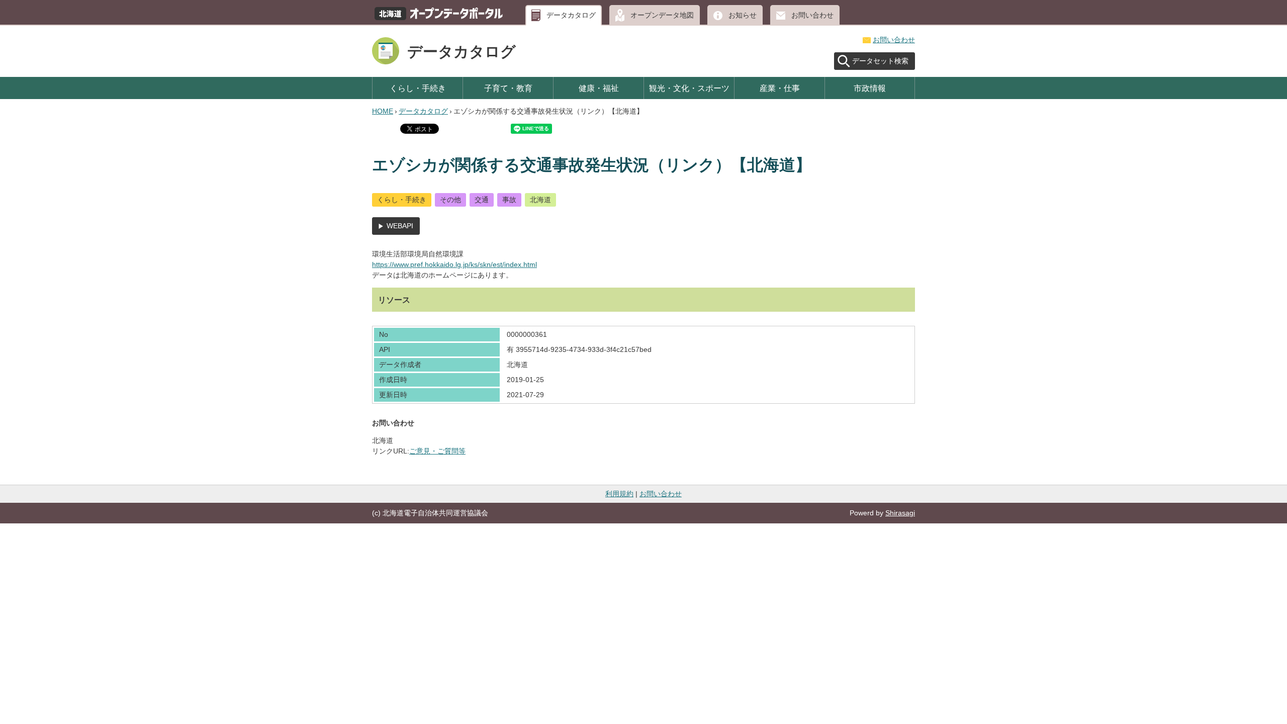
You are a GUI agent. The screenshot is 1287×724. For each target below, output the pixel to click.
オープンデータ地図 (662, 15)
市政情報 (870, 88)
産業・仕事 (780, 88)
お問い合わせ (812, 15)
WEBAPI (400, 226)
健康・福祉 (599, 88)
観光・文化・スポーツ (689, 88)
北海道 (540, 200)
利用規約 (619, 494)
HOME (382, 111)
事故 (509, 200)
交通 (482, 200)
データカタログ (571, 15)
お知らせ (742, 15)
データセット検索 (880, 61)
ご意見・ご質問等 (437, 451)
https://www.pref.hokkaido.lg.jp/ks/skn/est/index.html (454, 264)
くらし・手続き (418, 88)
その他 (450, 200)
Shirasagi (900, 513)
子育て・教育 (508, 88)
